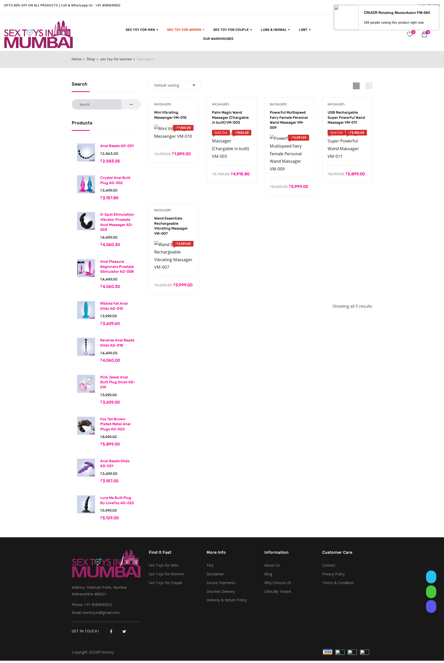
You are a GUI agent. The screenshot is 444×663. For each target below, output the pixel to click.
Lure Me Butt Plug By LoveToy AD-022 (117, 500)
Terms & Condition (338, 582)
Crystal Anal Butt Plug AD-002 (115, 180)
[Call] (431, 606)
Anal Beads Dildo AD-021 (115, 463)
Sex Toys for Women (166, 573)
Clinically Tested (277, 591)
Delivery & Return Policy (227, 599)
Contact (328, 565)
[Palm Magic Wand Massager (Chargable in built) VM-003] (231, 133)
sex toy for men (141, 30)
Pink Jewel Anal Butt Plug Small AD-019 (117, 382)
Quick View (174, 132)
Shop (91, 59)
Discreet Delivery (221, 591)
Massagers (162, 104)
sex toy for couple (231, 30)
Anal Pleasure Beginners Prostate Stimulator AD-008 (117, 266)
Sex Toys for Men (163, 565)
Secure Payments (221, 582)
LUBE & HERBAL (274, 30)
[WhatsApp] (431, 591)
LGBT (303, 30)
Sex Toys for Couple (165, 582)
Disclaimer (215, 573)
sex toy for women (184, 30)
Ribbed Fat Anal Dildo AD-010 (114, 306)
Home (76, 59)
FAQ (210, 565)
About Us (272, 565)
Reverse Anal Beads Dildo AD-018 (117, 343)
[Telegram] (431, 576)
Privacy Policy (333, 573)
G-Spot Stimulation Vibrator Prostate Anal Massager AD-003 (117, 222)
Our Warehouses (218, 39)
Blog (268, 573)
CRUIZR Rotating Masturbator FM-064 (397, 13)
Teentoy (107, 652)
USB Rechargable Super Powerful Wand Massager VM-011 (346, 117)
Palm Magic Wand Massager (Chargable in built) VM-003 (230, 117)
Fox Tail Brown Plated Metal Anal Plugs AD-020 (115, 424)
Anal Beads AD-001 (117, 146)
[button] (424, 35)
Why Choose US (277, 582)
